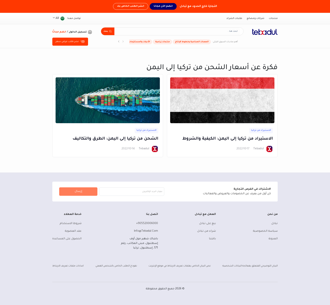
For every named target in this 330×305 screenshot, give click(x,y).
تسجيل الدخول (78, 32)
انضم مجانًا (59, 32)
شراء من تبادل (206, 231)
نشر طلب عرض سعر (67, 41)
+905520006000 (147, 223)
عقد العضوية (73, 231)
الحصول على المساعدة (67, 238)
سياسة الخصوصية (265, 231)
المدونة (273, 238)
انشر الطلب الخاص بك (130, 6)
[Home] (265, 32)
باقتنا (212, 238)
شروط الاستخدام (71, 223)
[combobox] (176, 31)
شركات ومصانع (255, 18)
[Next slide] (118, 42)
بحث (106, 31)
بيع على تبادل (207, 223)
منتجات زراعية (162, 42)
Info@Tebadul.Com (146, 231)
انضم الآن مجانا (163, 6)
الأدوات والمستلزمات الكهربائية (134, 42)
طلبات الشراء (234, 18)
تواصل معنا (74, 18)
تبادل (274, 223)
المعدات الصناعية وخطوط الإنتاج (192, 42)
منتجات (273, 18)
